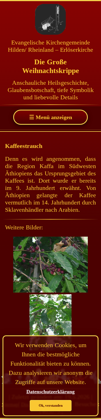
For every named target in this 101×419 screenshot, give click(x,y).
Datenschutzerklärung (50, 391)
